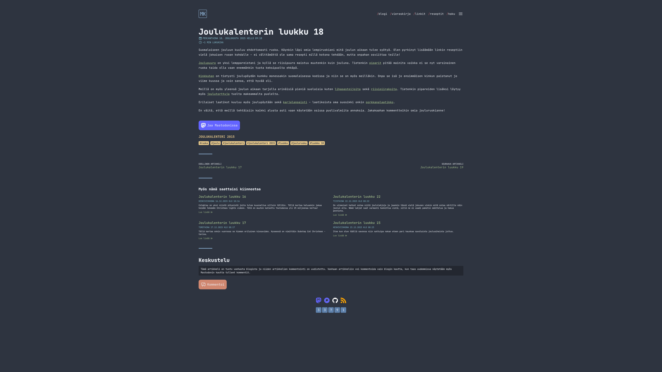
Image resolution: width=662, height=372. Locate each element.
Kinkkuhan (206, 76)
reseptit (436, 14)
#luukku (283, 143)
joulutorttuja (218, 94)
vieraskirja (400, 14)
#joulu (215, 143)
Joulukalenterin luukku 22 (356, 197)
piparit (375, 63)
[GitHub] (335, 300)
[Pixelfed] (327, 300)
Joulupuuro (207, 63)
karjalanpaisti (295, 102)
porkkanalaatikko (379, 102)
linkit (419, 14)
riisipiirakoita (384, 89)
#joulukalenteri (233, 143)
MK (203, 13)
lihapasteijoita (348, 89)
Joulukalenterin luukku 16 (222, 197)
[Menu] (460, 14)
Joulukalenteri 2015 (217, 137)
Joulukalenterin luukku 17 (222, 223)
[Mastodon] (318, 300)
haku (451, 14)
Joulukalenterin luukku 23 (356, 223)
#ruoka (204, 143)
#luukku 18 (317, 143)
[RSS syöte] (343, 300)
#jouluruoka (299, 143)
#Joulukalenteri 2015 (261, 143)
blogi (382, 14)
